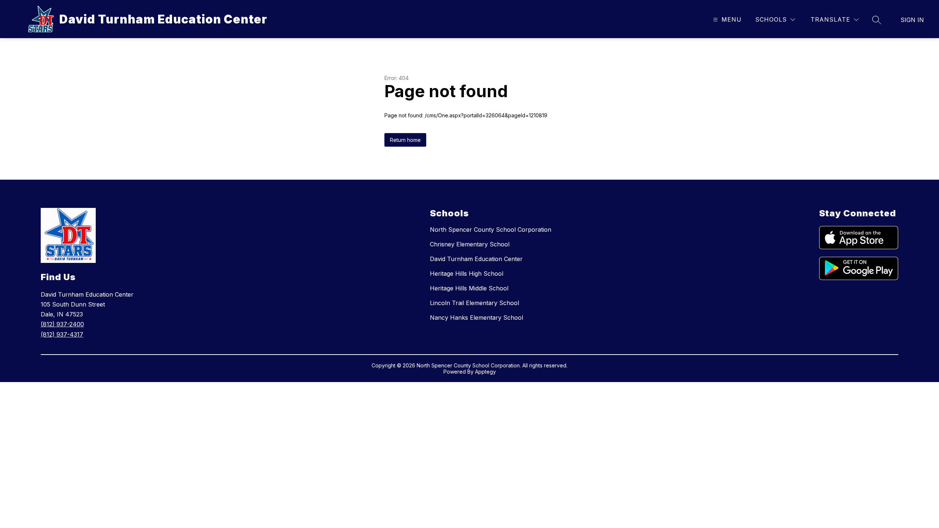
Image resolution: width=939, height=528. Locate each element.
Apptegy (485, 371)
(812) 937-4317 (62, 334)
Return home (405, 140)
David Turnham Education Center (476, 259)
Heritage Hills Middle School (469, 288)
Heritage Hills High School (466, 273)
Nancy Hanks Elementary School (476, 317)
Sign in (912, 19)
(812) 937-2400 (62, 324)
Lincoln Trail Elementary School (474, 303)
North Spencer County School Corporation (490, 229)
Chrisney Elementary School (469, 244)
